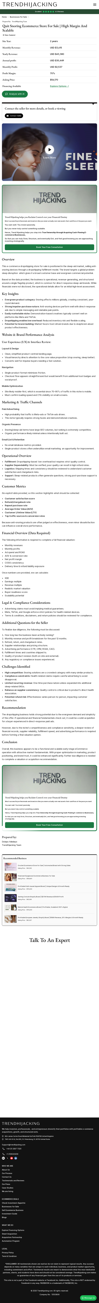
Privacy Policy (8, 1253)
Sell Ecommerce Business (12, 1210)
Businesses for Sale (18, 17)
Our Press (6, 1184)
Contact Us (6, 1177)
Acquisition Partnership (12, 1237)
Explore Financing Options (13, 1230)
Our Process (7, 1173)
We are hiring (7, 1191)
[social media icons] (3, 1158)
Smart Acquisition (9, 1234)
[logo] (20, 1124)
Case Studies (7, 1188)
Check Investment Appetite (13, 1203)
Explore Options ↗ (59, 86)
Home (4, 17)
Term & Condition (9, 1256)
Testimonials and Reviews (13, 1180)
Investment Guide (9, 1214)
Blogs (4, 1217)
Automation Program (10, 1241)
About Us (6, 1170)
